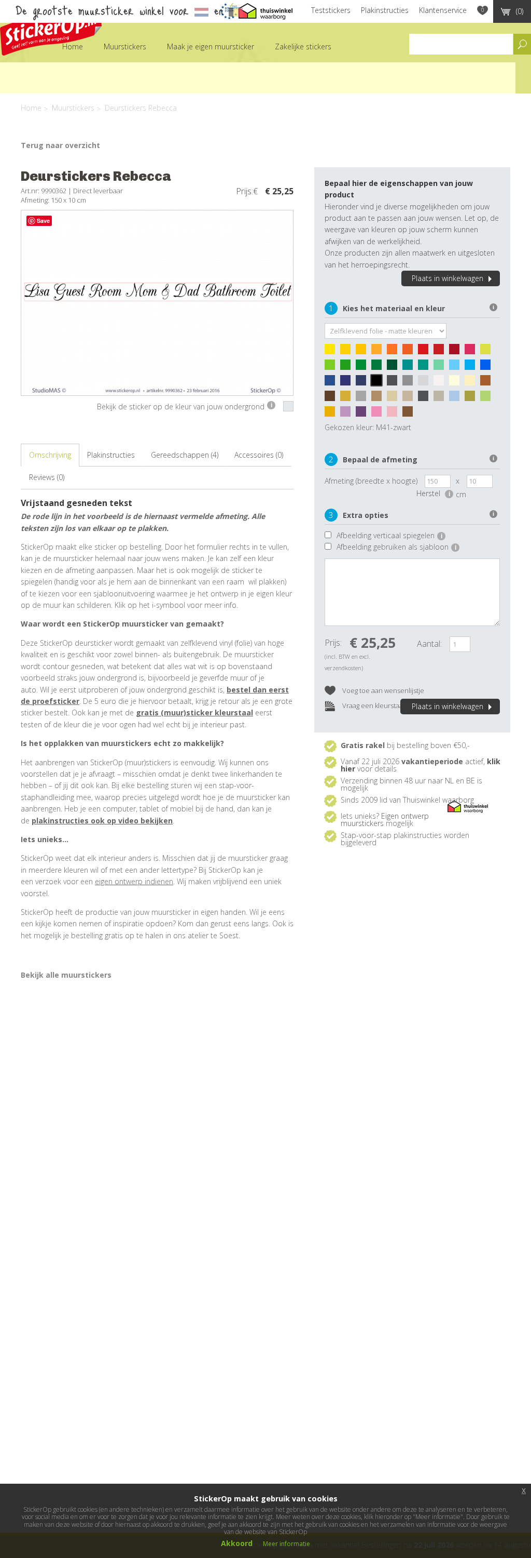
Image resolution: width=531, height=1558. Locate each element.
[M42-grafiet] (394, 383)
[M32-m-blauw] (488, 367)
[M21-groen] (363, 367)
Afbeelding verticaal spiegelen (389, 535)
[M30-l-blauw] (457, 367)
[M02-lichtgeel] (348, 351)
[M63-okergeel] (332, 414)
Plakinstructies (385, 10)
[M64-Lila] (348, 414)
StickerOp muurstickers (51, 30)
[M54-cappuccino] (379, 398)
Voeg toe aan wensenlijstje (382, 690)
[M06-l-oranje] (379, 351)
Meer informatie (286, 1543)
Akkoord (237, 1543)
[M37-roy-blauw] (348, 383)
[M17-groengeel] (488, 351)
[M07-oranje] (394, 351)
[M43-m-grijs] (410, 383)
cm (461, 494)
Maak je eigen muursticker (210, 46)
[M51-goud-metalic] (348, 398)
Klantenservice (443, 10)
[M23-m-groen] (379, 367)
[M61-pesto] (472, 398)
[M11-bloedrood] (441, 351)
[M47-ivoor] (457, 383)
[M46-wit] (441, 383)
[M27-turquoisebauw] (410, 367)
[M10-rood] (426, 351)
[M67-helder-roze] (379, 414)
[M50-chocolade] (332, 398)
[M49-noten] (488, 383)
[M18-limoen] (332, 367)
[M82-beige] (394, 398)
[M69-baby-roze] (394, 414)
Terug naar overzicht (60, 145)
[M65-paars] (363, 414)
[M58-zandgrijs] (441, 398)
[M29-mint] (441, 367)
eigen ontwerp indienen (134, 881)
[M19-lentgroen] (348, 367)
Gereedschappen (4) (184, 455)
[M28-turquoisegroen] (426, 367)
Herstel (433, 493)
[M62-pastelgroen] (488, 398)
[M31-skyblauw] (472, 367)
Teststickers (331, 10)
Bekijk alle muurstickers (66, 975)
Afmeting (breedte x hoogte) (371, 481)
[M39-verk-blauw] (363, 383)
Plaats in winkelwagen (447, 278)
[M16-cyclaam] (472, 351)
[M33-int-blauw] (332, 383)
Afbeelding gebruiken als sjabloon (396, 547)
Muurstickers (125, 46)
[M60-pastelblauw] (457, 398)
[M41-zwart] (379, 383)
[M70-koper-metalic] (410, 414)
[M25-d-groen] (394, 367)
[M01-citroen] (332, 351)
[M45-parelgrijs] (426, 383)
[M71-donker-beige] (410, 398)
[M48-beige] (472, 383)
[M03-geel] (363, 351)
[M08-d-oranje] (410, 351)
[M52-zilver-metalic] (363, 398)
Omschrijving (50, 455)
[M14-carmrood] (457, 351)
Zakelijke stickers (303, 46)
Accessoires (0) (258, 455)
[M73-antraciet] (426, 398)
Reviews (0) (46, 477)
